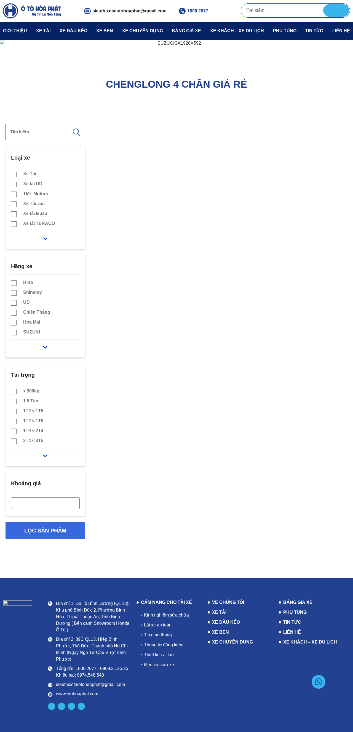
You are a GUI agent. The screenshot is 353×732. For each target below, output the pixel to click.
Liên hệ (341, 30)
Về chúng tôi (228, 602)
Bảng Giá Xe (186, 30)
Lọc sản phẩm (45, 531)
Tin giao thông (158, 635)
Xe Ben (104, 30)
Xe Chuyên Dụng (142, 30)
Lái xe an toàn (158, 625)
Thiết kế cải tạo (159, 654)
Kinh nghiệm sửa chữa (166, 615)
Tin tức (314, 30)
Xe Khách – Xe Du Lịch (237, 30)
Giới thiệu (15, 30)
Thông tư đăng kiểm (163, 644)
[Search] (336, 10)
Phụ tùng (284, 30)
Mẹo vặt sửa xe (159, 664)
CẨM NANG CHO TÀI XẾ (166, 602)
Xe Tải (43, 30)
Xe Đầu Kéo (73, 30)
